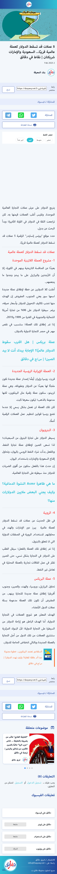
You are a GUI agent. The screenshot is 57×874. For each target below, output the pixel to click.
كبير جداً (20, 140)
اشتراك (15, 848)
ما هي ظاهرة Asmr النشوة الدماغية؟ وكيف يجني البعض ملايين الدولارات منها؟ (28, 492)
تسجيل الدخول (34, 782)
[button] (32, 768)
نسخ (8, 89)
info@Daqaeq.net (36, 862)
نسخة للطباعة (26, 124)
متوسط (39, 140)
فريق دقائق (16, 760)
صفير (49, 140)
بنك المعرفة (39, 72)
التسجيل (18, 782)
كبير (30, 140)
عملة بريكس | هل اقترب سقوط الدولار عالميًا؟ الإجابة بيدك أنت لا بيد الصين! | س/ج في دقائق (28, 350)
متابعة (15, 824)
